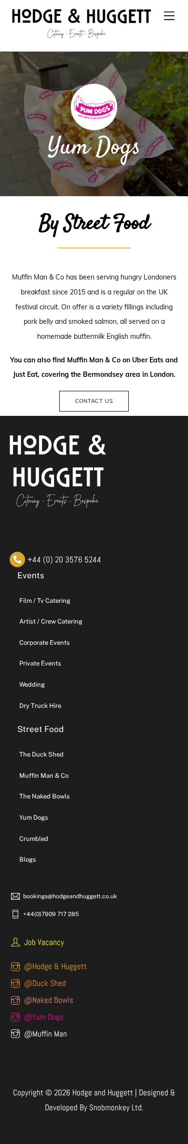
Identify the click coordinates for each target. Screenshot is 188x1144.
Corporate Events (44, 642)
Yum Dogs (33, 817)
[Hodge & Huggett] (82, 38)
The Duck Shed (41, 754)
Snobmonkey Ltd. (116, 1107)
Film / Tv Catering (44, 600)
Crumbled (33, 838)
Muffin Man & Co (43, 775)
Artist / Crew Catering (50, 621)
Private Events (40, 663)
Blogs (27, 859)
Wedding (32, 684)
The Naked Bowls (44, 796)
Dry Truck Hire (40, 705)
